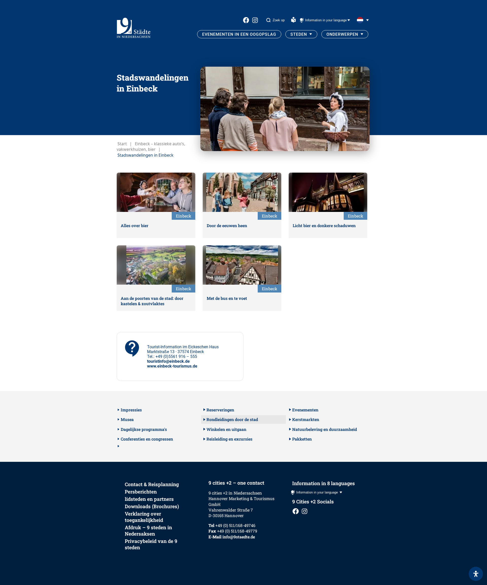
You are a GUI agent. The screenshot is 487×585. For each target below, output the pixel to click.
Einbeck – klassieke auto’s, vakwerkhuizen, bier (151, 146)
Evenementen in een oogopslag (239, 34)
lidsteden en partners (149, 499)
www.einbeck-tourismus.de (172, 366)
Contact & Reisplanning (152, 484)
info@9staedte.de (238, 536)
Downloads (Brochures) (152, 506)
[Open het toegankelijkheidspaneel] (476, 574)
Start (122, 144)
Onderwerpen (342, 34)
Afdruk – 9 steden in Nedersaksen (148, 530)
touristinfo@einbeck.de (168, 361)
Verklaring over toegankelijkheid (144, 516)
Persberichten (141, 491)
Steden (298, 34)
